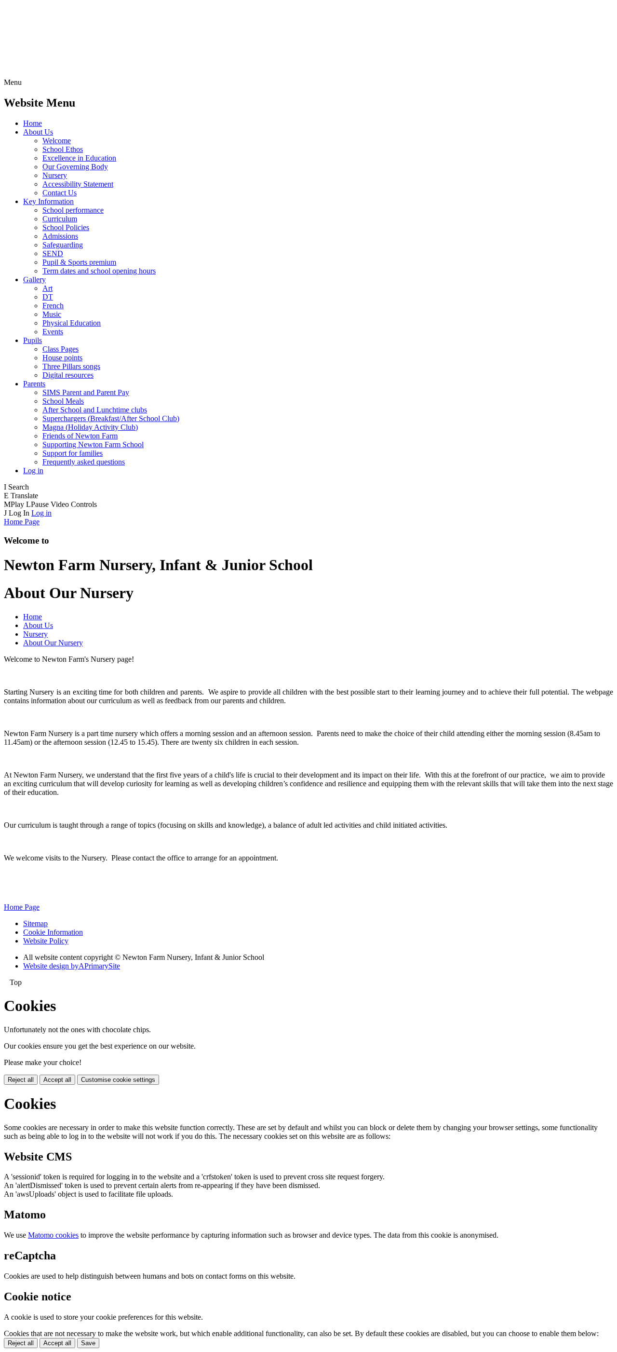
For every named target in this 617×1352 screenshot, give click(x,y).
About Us (38, 132)
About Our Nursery (53, 643)
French (53, 305)
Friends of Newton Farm (80, 436)
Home (32, 123)
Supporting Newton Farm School (93, 444)
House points (62, 358)
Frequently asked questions (83, 462)
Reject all (21, 1079)
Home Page (22, 522)
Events (52, 332)
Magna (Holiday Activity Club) (90, 427)
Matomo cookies (53, 1235)
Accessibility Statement (77, 184)
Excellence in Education (79, 158)
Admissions (60, 236)
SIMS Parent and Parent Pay (85, 392)
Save (88, 1343)
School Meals (63, 401)
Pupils (32, 340)
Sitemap (35, 923)
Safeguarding (62, 245)
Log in (33, 470)
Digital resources (68, 375)
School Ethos (62, 149)
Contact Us (59, 193)
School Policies (65, 227)
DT (47, 297)
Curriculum (59, 219)
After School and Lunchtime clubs (94, 410)
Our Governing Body (75, 167)
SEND (52, 253)
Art (47, 288)
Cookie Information (53, 932)
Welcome (56, 141)
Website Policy (45, 941)
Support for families (72, 453)
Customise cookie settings (118, 1079)
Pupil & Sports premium (79, 262)
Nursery (54, 175)
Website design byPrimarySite (71, 966)
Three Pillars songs (71, 366)
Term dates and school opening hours (99, 271)
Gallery (34, 279)
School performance (73, 210)
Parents (34, 384)
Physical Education (71, 323)
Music (51, 314)
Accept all (57, 1079)
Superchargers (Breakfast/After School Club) (110, 418)
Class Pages (60, 349)
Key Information (48, 201)
